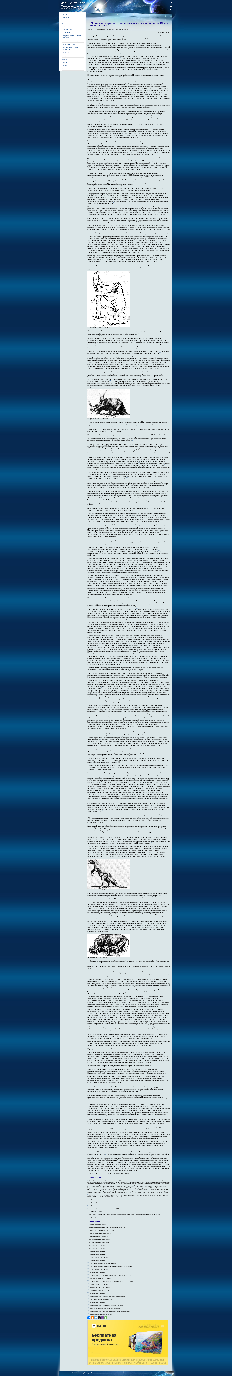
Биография (65, 17)
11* (160, 352)
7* (92, 92)
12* (110, 380)
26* (102, 988)
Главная (64, 14)
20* (137, 608)
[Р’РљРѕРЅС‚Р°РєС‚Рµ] (88, 1317)
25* (140, 926)
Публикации (66, 52)
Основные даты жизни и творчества (70, 25)
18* (109, 500)
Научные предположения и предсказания (71, 48)
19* (159, 550)
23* (102, 810)
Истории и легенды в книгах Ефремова (71, 36)
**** (98, 67)
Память (64, 62)
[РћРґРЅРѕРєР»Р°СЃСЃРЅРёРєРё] (92, 1317)
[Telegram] (95, 1317)
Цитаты (64, 59)
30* (116, 1162)
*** (120, 57)
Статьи (64, 69)
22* (101, 739)
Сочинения (66, 32)
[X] (99, 1317)
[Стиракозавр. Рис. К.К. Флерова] (108, 417)
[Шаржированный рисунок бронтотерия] (108, 326)
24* (151, 842)
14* (139, 462)
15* (164, 464)
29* (102, 1156)
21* (101, 687)
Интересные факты (68, 56)
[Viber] (102, 1317)
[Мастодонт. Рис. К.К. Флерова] (108, 956)
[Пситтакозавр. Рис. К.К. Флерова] (108, 888)
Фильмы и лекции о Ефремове (72, 41)
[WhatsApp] (105, 1317)
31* (162, 1164)
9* (113, 202)
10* (158, 261)
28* (105, 1154)
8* (144, 169)
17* (150, 487)
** (169, 31)
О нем (64, 21)
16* (127, 477)
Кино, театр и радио (69, 44)
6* (93, 69)
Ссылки (64, 65)
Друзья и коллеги (68, 29)
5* (124, 67)
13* (133, 440)
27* (118, 1146)
